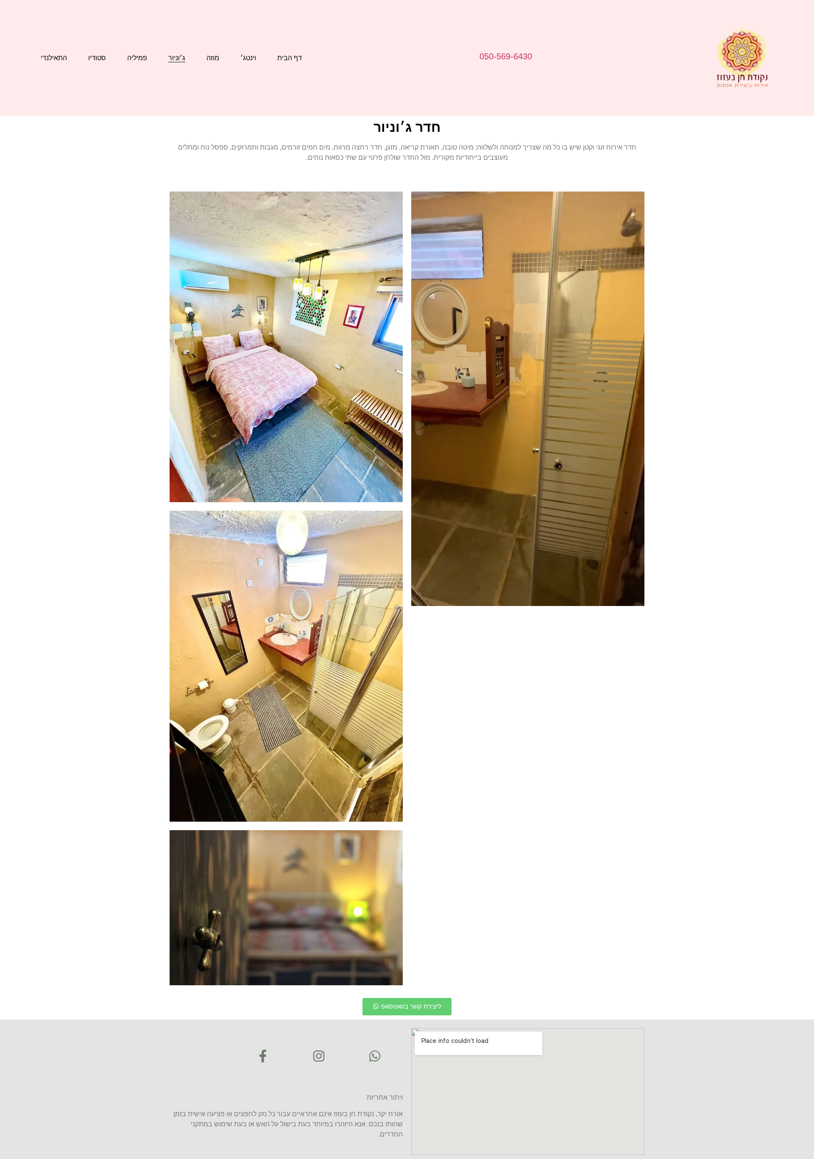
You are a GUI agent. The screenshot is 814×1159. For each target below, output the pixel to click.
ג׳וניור (176, 58)
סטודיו (97, 58)
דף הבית (289, 58)
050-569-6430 (505, 56)
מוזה (212, 58)
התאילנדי (54, 58)
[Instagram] (319, 1056)
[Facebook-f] (263, 1056)
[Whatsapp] (375, 1056)
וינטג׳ (248, 58)
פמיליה (137, 58)
